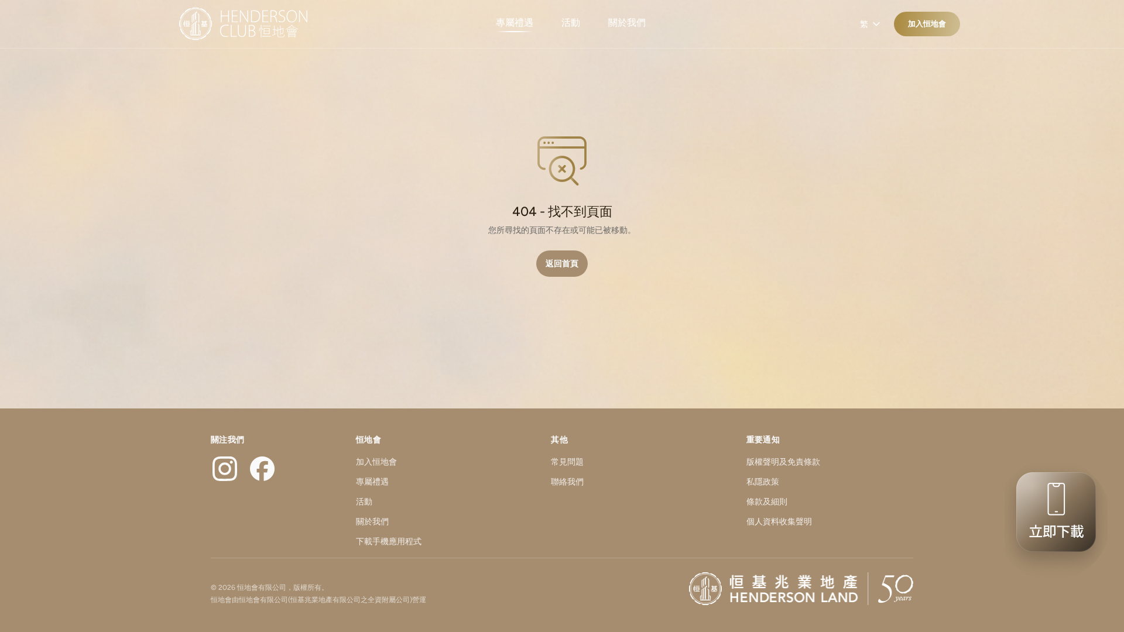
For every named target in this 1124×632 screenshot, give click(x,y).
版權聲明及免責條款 (783, 462)
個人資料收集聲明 (779, 522)
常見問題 (567, 462)
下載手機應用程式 (389, 542)
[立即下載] (1052, 520)
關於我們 (627, 22)
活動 (570, 22)
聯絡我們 (567, 482)
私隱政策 (762, 482)
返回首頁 (562, 264)
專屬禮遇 (514, 22)
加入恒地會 (927, 23)
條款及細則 (766, 502)
